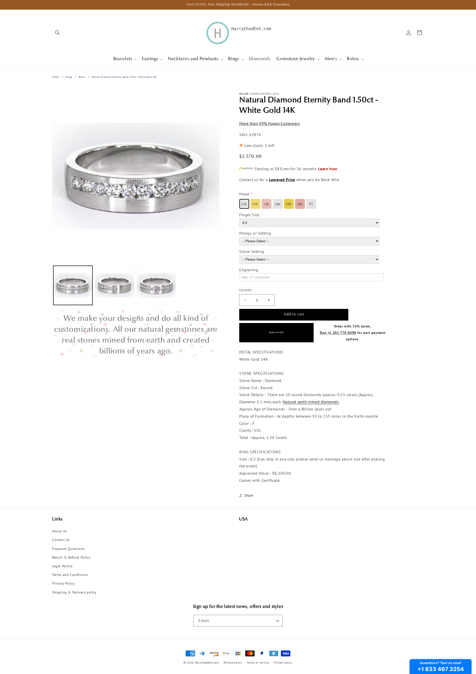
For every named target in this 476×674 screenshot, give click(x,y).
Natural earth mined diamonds (311, 401)
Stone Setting (251, 251)
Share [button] (248, 495)
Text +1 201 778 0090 (338, 332)
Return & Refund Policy (71, 557)
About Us (59, 531)
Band (82, 77)
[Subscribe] (276, 621)
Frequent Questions (68, 548)
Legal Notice (62, 566)
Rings (69, 77)
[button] (57, 32)
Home (55, 77)
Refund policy (233, 662)
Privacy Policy (63, 583)
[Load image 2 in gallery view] (114, 285)
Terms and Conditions (70, 575)
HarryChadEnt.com (207, 662)
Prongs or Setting (255, 233)
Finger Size (249, 214)
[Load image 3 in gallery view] (156, 285)
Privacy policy (283, 662)
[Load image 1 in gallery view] (72, 285)
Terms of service (258, 662)
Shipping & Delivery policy (74, 592)
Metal (244, 193)
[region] (135, 334)
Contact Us (61, 540)
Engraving (248, 269)
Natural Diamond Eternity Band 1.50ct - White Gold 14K (124, 77)
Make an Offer (276, 332)
